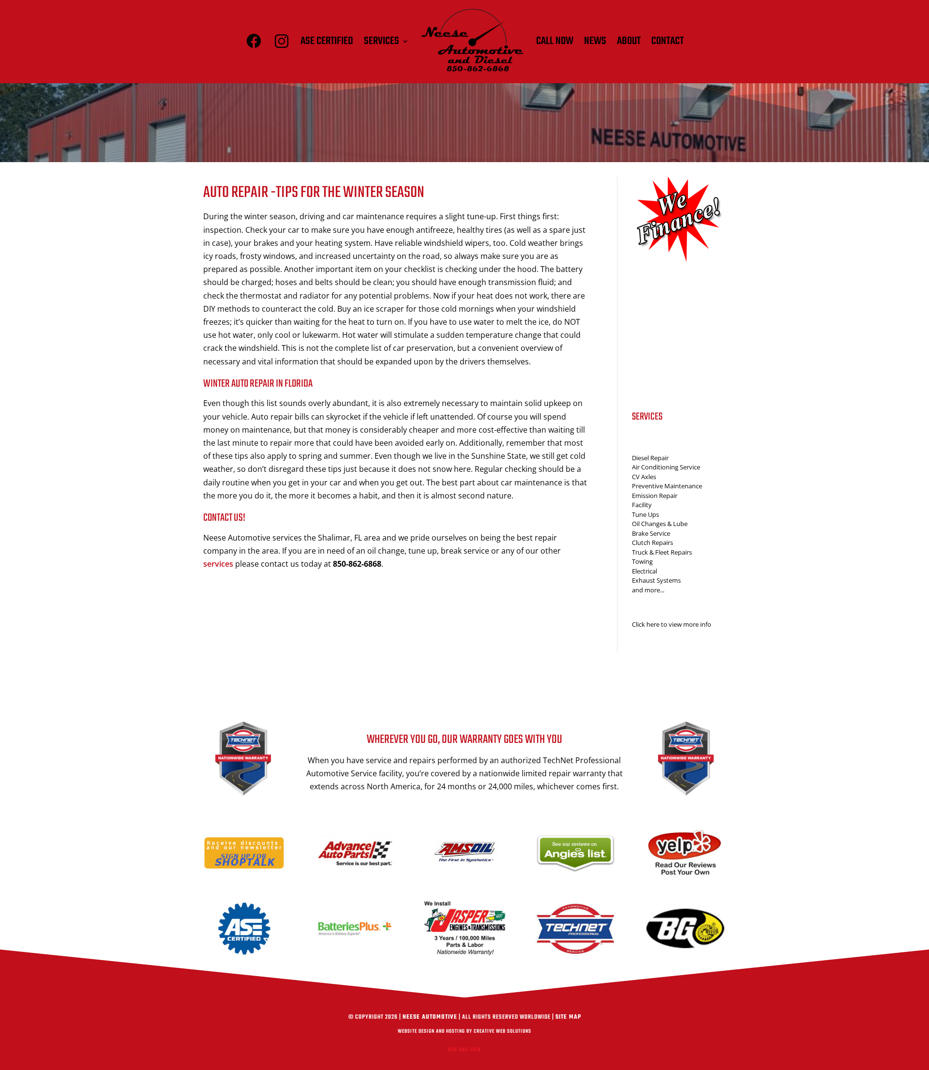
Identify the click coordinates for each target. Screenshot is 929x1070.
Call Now (554, 41)
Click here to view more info (671, 624)
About (629, 41)
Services (381, 41)
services (218, 563)
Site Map (568, 1017)
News (595, 41)
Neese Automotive (430, 1017)
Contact (667, 41)
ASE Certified (326, 41)
